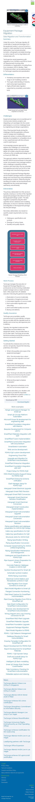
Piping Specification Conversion (17, 543)
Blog (32, 787)
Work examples (17, 407)
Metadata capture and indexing (17, 674)
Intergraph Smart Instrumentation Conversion (17, 517)
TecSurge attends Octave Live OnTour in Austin (15, 690)
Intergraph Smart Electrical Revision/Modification (17, 498)
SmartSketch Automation (17, 446)
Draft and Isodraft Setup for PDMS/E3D (17, 657)
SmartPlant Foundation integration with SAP (17, 467)
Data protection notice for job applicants (12, 772)
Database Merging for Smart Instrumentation (17, 637)
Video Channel (30, 792)
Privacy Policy (5, 765)
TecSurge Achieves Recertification (16, 718)
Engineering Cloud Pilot (17, 455)
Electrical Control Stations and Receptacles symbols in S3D (17, 580)
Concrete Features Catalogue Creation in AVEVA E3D (17, 566)
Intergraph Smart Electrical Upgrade (17, 488)
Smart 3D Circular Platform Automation (17, 415)
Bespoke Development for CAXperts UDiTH (17, 430)
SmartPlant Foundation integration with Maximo (17, 425)
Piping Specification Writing (17, 540)
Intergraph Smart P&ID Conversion (17, 494)
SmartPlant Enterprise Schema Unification (17, 480)
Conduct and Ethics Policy (8, 770)
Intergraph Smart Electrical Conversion (17, 503)
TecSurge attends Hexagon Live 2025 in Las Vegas (16, 713)
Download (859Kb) (23, 402)
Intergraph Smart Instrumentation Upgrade (17, 513)
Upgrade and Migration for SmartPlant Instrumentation (17, 459)
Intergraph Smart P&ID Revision (17, 491)
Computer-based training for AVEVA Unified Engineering (17, 547)
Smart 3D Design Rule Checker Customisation (17, 665)
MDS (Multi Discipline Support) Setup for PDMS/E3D (17, 475)
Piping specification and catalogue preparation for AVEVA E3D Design (17, 527)
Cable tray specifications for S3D (18, 534)
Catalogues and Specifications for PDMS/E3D (17, 556)
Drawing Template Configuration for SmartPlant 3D (17, 642)
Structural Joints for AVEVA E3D (17, 537)
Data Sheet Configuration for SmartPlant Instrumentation (17, 605)
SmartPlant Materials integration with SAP (17, 435)
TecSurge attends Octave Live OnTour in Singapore (15, 684)
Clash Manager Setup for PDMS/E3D (17, 484)
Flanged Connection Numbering (17, 591)
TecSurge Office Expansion (14, 745)
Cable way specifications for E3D (17, 531)
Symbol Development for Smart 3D (18, 570)
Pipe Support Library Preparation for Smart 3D (17, 561)
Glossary (3, 780)
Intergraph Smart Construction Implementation (17, 508)
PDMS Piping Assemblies (17, 576)
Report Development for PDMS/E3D (17, 646)
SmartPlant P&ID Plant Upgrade (17, 618)
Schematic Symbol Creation (17, 573)
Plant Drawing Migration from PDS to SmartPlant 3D (17, 600)
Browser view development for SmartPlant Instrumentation (17, 610)
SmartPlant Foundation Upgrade (17, 624)
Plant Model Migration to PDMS (17, 630)
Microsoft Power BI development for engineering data (17, 420)
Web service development (17, 449)
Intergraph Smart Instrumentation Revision (17, 522)
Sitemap (3, 777)
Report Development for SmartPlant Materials (17, 650)
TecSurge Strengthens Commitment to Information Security (17, 707)
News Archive (30, 789)
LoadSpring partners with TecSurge (17, 741)
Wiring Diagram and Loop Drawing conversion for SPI (17, 614)
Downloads (4, 782)
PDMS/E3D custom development (17, 452)
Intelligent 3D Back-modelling (17, 661)
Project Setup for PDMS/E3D (17, 471)
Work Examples (29, 794)
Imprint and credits (31, 797)
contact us (27, 394)
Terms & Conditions (6, 768)
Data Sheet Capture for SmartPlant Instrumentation (17, 595)
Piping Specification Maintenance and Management (17, 551)
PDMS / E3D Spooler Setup (17, 654)
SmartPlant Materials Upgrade (17, 621)
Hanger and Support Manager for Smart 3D (17, 411)
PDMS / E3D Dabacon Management (17, 633)
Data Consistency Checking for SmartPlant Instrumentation (17, 670)
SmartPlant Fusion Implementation (17, 439)
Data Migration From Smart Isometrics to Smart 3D (18, 584)
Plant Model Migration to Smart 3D (17, 588)
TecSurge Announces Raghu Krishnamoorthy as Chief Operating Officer (16, 724)
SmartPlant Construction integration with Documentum (17, 443)
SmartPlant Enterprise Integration (17, 463)
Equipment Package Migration (17, 627)
